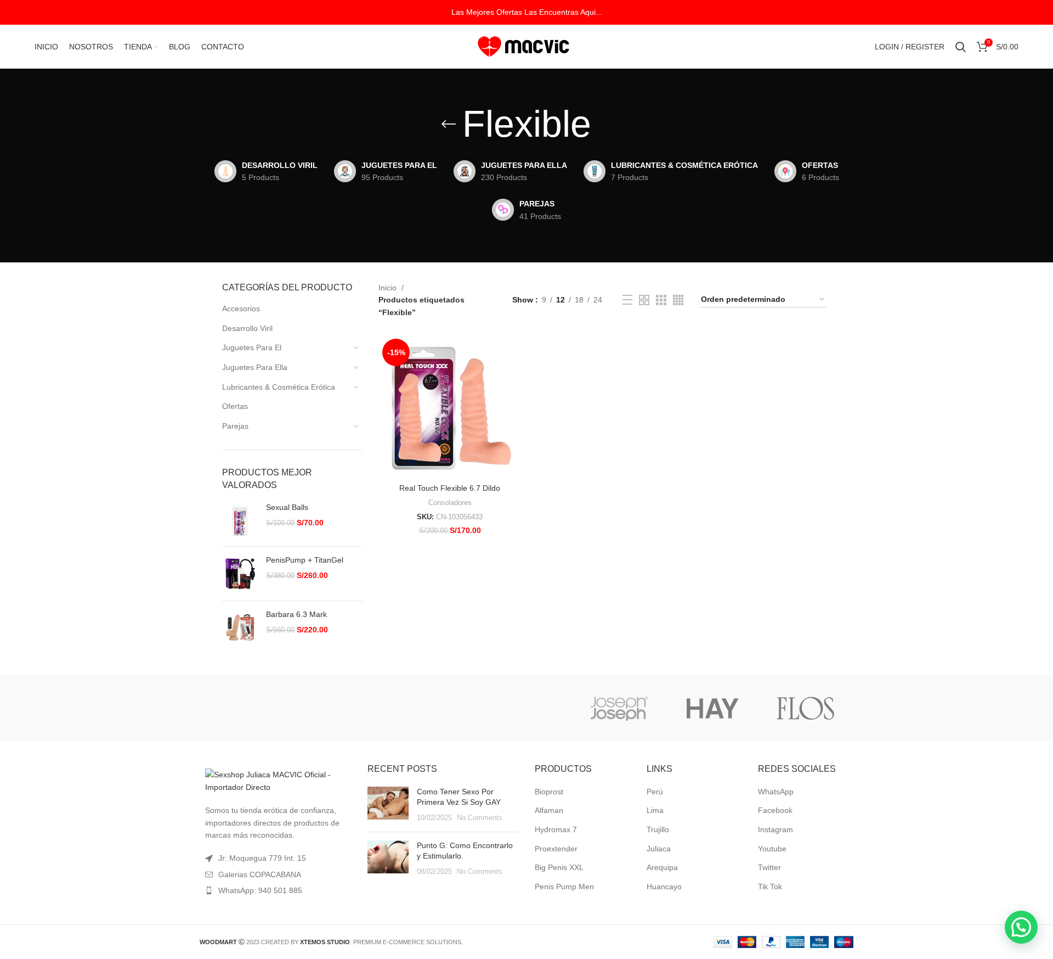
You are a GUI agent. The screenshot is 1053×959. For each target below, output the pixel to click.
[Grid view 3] (661, 300)
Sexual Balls (287, 507)
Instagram (775, 829)
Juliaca (659, 848)
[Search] (960, 47)
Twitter (769, 867)
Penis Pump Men (564, 886)
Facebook (775, 810)
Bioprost (549, 791)
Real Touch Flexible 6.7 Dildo (449, 488)
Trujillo (658, 829)
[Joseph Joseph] (618, 708)
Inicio (388, 287)
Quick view (512, 352)
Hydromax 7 (556, 829)
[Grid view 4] (678, 300)
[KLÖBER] (525, 708)
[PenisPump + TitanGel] (240, 573)
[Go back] (448, 124)
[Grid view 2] (644, 300)
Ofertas (235, 406)
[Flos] (805, 708)
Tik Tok (770, 886)
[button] (1021, 927)
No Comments (479, 818)
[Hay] (712, 708)
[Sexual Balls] (240, 520)
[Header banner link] (526, 12)
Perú (655, 791)
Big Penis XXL (559, 867)
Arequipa (662, 867)
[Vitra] (245, 708)
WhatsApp (776, 791)
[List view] (627, 300)
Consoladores (450, 502)
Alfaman (549, 810)
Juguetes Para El (251, 347)
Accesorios (241, 308)
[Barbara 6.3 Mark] (240, 627)
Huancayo (664, 886)
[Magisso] (339, 708)
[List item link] (275, 890)
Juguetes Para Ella (254, 367)
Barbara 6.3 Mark (296, 614)
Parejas (235, 426)
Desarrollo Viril (247, 328)
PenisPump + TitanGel (304, 560)
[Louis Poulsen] (432, 708)
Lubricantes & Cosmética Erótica (278, 387)
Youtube (772, 848)
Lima (655, 810)
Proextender (556, 848)
